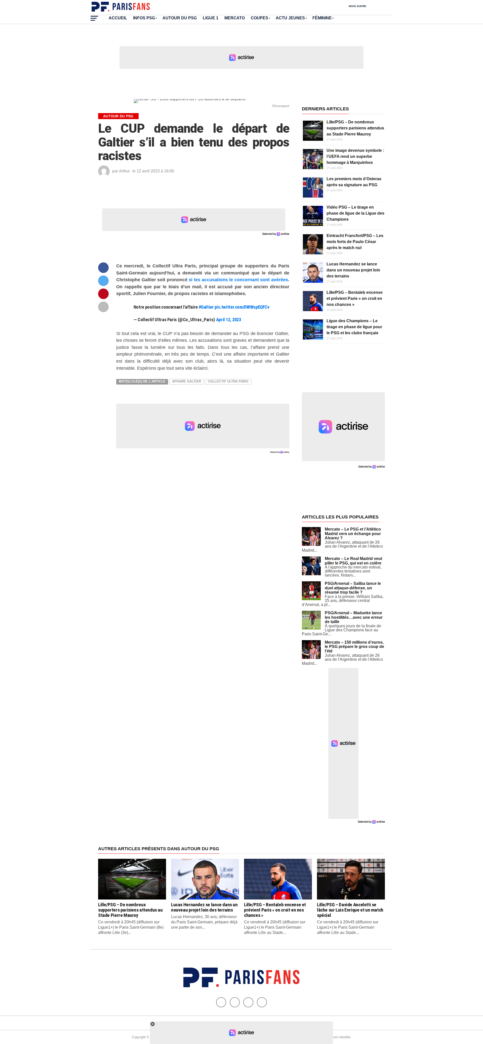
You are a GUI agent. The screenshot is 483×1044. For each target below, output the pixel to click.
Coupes (259, 18)
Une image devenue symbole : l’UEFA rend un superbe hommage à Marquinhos (355, 156)
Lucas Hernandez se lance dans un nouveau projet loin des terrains (353, 270)
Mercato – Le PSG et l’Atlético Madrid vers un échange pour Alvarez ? (353, 533)
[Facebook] (221, 1002)
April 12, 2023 (228, 319)
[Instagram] (262, 1002)
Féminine (322, 18)
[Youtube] (248, 1002)
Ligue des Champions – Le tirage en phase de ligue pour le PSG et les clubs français (354, 327)
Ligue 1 (210, 18)
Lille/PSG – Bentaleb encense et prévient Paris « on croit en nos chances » (355, 298)
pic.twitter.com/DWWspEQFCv (242, 307)
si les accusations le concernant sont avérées (238, 279)
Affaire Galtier (186, 381)
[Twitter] (235, 1002)
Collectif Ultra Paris (228, 381)
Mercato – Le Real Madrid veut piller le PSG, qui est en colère (353, 560)
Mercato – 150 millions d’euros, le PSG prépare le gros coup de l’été (354, 646)
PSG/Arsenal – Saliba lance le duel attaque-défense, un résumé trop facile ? (353, 587)
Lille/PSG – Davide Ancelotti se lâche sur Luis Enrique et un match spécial (350, 910)
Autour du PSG (180, 18)
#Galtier (206, 307)
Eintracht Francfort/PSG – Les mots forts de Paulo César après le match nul (355, 241)
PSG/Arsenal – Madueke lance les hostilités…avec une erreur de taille (354, 617)
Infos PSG (144, 18)
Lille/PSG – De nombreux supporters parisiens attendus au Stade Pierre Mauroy (355, 128)
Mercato (234, 18)
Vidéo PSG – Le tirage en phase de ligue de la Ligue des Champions (355, 213)
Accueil (118, 18)
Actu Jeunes (290, 18)
